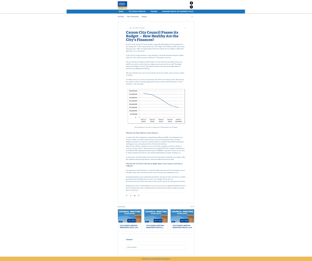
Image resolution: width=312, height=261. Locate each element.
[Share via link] (138, 195)
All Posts (121, 17)
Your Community (132, 17)
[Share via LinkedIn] (134, 195)
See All (192, 206)
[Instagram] (191, 7)
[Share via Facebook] (126, 195)
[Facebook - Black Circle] (191, 3)
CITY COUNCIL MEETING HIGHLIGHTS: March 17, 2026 (155, 226)
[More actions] (185, 28)
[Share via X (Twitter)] (130, 195)
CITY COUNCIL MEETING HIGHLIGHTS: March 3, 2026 (182, 226)
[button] (192, 16)
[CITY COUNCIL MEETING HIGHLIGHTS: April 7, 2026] (129, 216)
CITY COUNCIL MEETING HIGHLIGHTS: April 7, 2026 (129, 226)
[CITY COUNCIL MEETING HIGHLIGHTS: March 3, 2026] (182, 216)
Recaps (144, 17)
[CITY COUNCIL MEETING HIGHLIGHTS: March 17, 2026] (156, 216)
